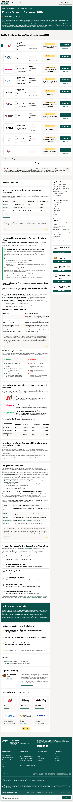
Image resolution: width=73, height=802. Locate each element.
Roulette (5, 509)
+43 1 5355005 (13, 744)
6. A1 (54, 212)
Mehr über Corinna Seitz (27, 685)
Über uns (27, 2)
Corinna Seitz (7, 16)
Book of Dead (21, 520)
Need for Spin (6, 217)
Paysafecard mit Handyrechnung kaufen (61, 230)
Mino (39, 756)
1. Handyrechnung (57, 202)
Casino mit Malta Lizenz (26, 760)
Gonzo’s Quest (36, 520)
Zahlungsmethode (27, 548)
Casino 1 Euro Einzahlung (59, 186)
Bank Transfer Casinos (9, 723)
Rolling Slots (6, 214)
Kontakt (57, 756)
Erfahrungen (65, 48)
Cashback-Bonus (8, 480)
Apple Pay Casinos (24, 708)
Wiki (21, 2)
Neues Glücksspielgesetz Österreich (62, 233)
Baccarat (5, 517)
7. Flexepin (55, 214)
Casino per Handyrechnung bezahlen (32, 597)
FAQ (3, 766)
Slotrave (40, 760)
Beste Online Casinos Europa (60, 191)
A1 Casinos (6, 708)
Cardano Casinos (39, 723)
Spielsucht (4, 762)
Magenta (6, 661)
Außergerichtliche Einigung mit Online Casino (60, 235)
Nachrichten (15, 2)
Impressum (58, 760)
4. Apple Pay (56, 208)
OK (66, 797)
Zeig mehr (25, 728)
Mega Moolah (29, 520)
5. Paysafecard (56, 210)
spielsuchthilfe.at (33, 780)
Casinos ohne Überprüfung (26, 756)
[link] (61, 3)
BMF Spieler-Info (40, 780)
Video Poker (6, 523)
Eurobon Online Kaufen (25, 763)
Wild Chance (41, 758)
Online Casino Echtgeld (26, 758)
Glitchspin (5, 207)
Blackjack (5, 513)
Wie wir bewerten (59, 763)
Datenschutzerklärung (8, 760)
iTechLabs (6, 663)
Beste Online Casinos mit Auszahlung (59, 227)
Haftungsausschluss (7, 757)
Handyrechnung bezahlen (26, 754)
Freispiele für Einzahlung (10, 484)
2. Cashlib (55, 204)
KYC (3, 769)
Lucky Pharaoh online (58, 193)
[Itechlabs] (28, 792)
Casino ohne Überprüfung (59, 184)
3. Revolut (55, 206)
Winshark (5, 204)
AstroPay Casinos (39, 708)
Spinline (39, 763)
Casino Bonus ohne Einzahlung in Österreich (61, 189)
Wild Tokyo (6, 211)
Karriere (57, 758)
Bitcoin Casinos (23, 723)
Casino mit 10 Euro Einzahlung (27, 765)
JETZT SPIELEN (65, 45)
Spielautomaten (7, 520)
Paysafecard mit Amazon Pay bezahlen (60, 223)
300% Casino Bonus (58, 195)
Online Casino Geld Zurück (8, 755)
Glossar (4, 764)
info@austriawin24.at (15, 742)
